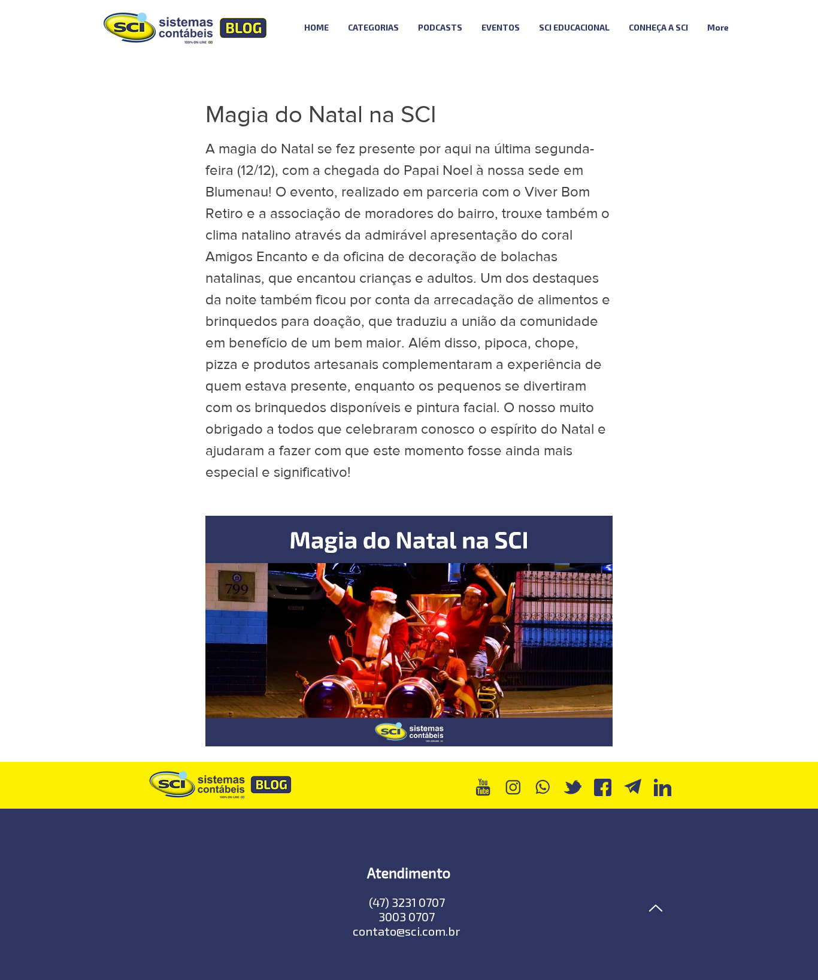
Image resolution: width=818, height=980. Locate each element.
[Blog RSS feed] (770, 28)
